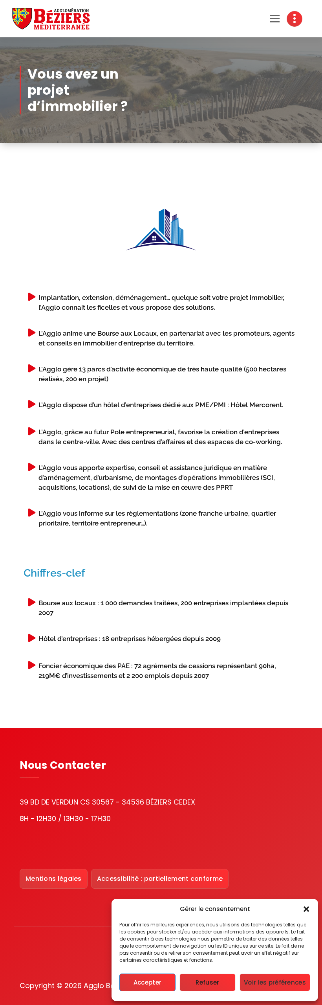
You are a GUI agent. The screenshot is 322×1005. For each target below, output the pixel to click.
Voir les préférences (275, 982)
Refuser (207, 982)
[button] (306, 909)
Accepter (147, 982)
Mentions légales (54, 878)
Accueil (187, 80)
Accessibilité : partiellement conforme (160, 878)
